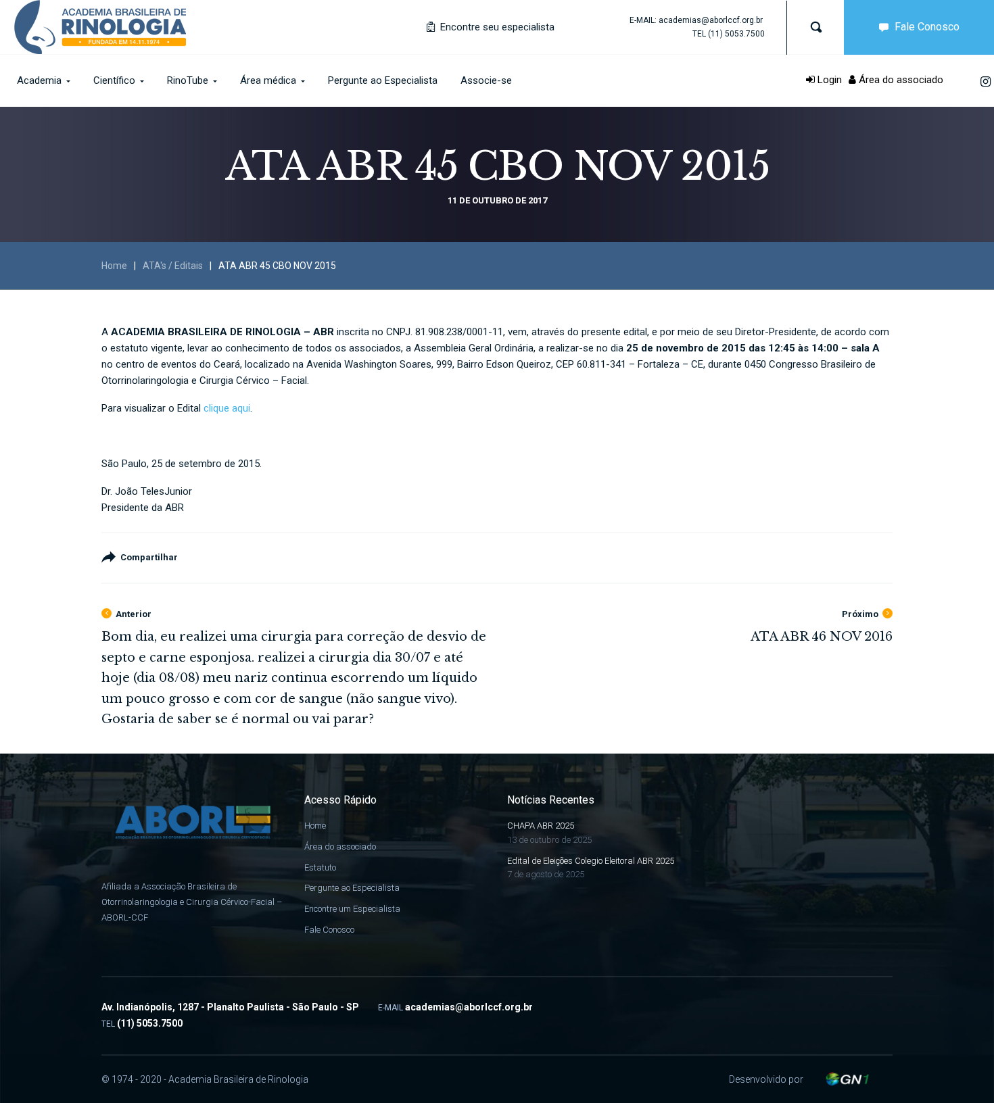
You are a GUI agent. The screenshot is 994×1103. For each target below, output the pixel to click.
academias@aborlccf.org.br (711, 20)
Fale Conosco (927, 26)
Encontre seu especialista (495, 27)
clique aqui (227, 408)
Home (114, 265)
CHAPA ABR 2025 (540, 825)
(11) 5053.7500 (736, 34)
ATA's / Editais (173, 265)
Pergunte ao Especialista (352, 888)
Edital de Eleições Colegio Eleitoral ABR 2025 (590, 861)
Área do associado (899, 80)
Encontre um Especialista (352, 909)
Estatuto (320, 867)
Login (828, 80)
